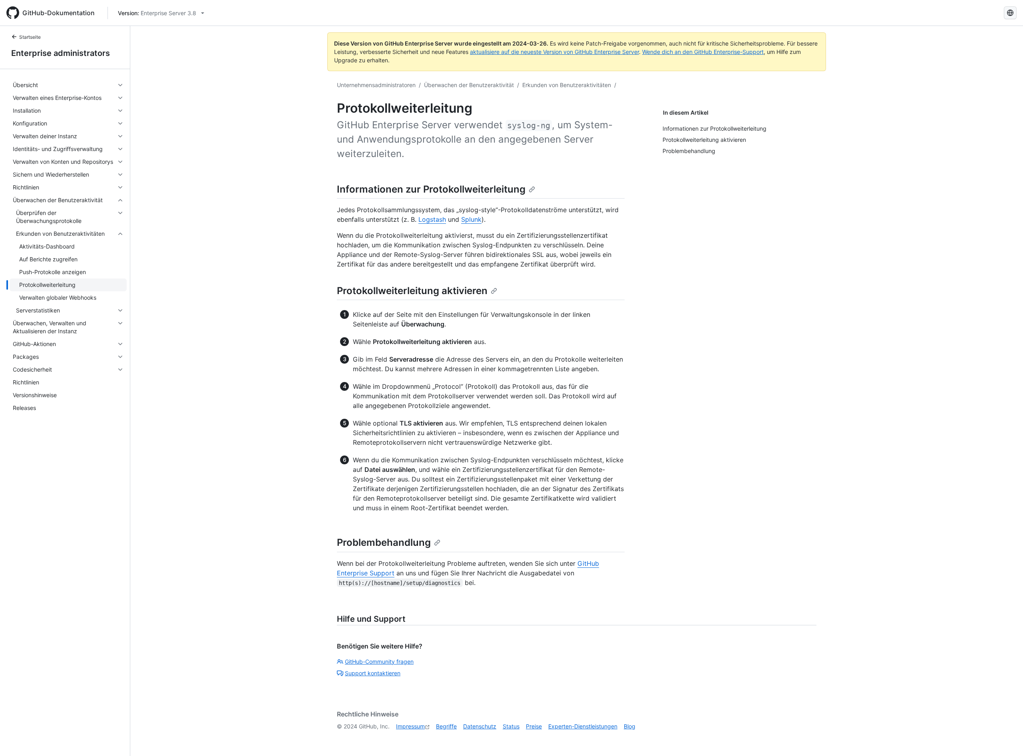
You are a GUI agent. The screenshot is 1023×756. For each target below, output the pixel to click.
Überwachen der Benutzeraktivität (469, 85)
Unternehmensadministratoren (376, 85)
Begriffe (446, 726)
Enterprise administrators (60, 53)
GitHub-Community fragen (379, 661)
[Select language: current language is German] (1010, 12)
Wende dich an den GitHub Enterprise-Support (703, 51)
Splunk (471, 219)
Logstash (432, 219)
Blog (629, 726)
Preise (534, 726)
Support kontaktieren (372, 673)
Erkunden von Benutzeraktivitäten (566, 85)
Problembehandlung (384, 542)
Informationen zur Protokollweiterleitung (431, 189)
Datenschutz (479, 726)
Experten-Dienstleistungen (582, 726)
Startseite (30, 37)
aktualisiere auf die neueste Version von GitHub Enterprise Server (554, 51)
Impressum (410, 726)
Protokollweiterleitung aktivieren (412, 290)
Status (511, 726)
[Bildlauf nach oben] (1005, 738)
